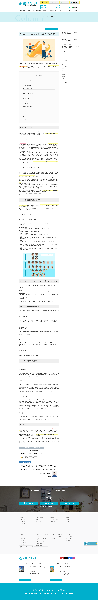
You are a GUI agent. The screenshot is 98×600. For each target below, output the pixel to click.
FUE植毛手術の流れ (54, 521)
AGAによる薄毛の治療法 (27, 106)
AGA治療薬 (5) (64, 66)
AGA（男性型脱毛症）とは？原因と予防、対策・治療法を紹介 (39, 208)
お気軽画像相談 (22, 521)
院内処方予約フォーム (40, 541)
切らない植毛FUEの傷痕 (40, 529)
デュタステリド (46, 385)
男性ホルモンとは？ (27, 77)
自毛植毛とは (38, 519)
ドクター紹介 (69, 525)
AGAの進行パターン (27, 88)
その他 (25, 116)
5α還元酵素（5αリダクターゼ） (25, 172)
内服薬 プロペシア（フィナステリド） (42, 539)
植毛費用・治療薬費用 (54, 532)
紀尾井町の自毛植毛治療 (39, 517)
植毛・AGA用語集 (69, 540)
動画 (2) (63, 62)
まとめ (24, 119)
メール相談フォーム (23, 519)
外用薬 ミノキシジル (40, 536)
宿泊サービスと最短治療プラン (56, 529)
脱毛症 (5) (64, 72)
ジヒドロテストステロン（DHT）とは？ (33, 193)
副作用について (53, 527)
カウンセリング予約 (23, 517)
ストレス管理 (26, 96)
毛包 (41, 179)
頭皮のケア (26, 101)
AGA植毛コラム (68, 538)
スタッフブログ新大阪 (70, 529)
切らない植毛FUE (39, 527)
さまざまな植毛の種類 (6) (66, 88)
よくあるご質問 (68, 534)
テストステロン (27, 80)
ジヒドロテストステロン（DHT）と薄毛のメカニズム (33, 90)
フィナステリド (39, 385)
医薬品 (25, 111)
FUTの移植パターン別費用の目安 (56, 534)
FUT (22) (63, 68)
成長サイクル (34, 182)
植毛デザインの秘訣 (39, 545)
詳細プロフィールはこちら (50, 469)
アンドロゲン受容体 (37, 177)
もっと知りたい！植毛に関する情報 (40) (68, 90)
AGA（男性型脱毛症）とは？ (28, 85)
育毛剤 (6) (64, 64)
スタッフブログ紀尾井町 (70, 527)
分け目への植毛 (23, 540)
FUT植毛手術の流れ (54, 519)
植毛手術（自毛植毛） (44, 399)
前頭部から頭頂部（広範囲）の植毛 (26, 527)
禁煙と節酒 (26, 103)
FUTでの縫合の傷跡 (40, 525)
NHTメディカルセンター (70, 523)
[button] (54, 2)
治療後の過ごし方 (54, 525)
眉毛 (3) (63, 74)
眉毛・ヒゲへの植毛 (24, 542)
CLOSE (40, 75)
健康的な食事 (26, 98)
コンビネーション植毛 (24, 538)
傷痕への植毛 (23, 532)
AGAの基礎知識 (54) (65, 55)
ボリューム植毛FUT (39, 521)
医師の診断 (26, 108)
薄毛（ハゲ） (28, 63)
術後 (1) (63, 78)
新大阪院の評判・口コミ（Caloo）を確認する (30, 457)
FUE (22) (63, 70)
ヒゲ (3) (63, 76)
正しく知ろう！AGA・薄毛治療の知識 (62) (69, 86)
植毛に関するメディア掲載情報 (71, 532)
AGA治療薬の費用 (54, 538)
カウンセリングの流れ (54, 523)
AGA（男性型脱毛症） (41, 65)
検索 (52, 28)
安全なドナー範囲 (39, 543)
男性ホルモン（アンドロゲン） (25, 131)
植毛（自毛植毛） (27, 114)
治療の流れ (52, 517)
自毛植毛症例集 (22, 523)
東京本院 (68, 519)
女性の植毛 (22, 544)
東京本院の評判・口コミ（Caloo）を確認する (30, 456)
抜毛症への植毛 (23, 529)
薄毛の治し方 (33, 469)
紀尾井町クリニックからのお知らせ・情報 (26, 547)
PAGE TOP (95, 581)
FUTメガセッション (40, 523)
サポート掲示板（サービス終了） (71, 536)
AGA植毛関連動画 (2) (65, 93)
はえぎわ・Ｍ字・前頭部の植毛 (26, 525)
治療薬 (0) (64, 58)
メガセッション (23, 536)
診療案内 (67, 517)
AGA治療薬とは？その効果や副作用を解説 (27, 391)
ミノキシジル (28, 385)
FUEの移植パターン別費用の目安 (56, 536)
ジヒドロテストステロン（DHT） (30, 83)
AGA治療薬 (37, 532)
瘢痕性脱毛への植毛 (24, 534)
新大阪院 (68, 521)
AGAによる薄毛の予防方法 (28, 93)
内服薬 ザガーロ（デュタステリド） (42, 534)
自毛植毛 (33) (64, 60)
